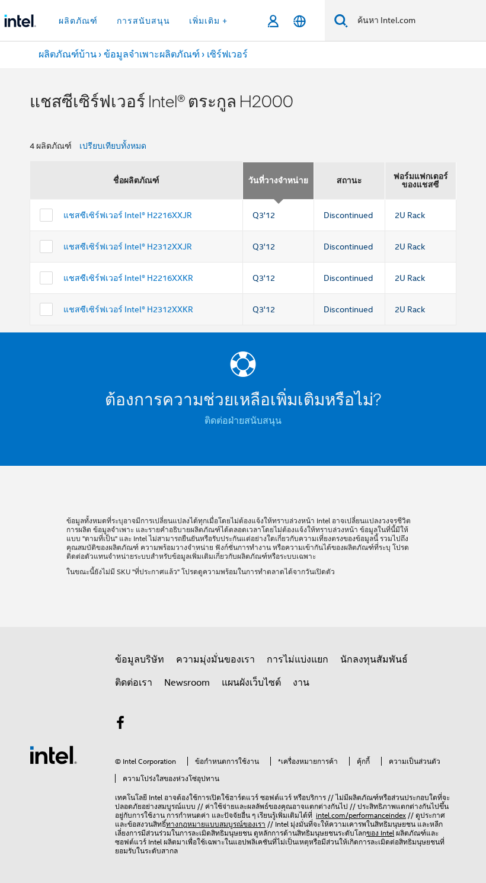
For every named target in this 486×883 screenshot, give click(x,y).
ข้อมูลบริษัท (139, 660)
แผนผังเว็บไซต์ (251, 683)
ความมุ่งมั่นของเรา (215, 660)
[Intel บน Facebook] (120, 724)
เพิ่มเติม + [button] (208, 20)
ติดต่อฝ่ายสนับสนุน (243, 421)
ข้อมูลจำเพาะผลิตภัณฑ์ (152, 54)
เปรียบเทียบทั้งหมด (112, 145)
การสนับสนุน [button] (143, 20)
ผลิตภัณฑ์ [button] (78, 20)
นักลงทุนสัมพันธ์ (374, 660)
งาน (301, 683)
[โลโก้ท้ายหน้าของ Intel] (53, 754)
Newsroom (187, 683)
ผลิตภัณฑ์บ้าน (68, 54)
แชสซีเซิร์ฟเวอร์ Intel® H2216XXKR (128, 278)
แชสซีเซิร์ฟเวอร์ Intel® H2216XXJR (127, 215)
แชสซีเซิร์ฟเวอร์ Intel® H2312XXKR (128, 309)
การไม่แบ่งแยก (297, 660)
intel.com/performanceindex (361, 815)
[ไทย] (299, 21)
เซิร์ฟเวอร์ (227, 54)
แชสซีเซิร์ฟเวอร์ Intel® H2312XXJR (127, 246)
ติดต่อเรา (133, 683)
